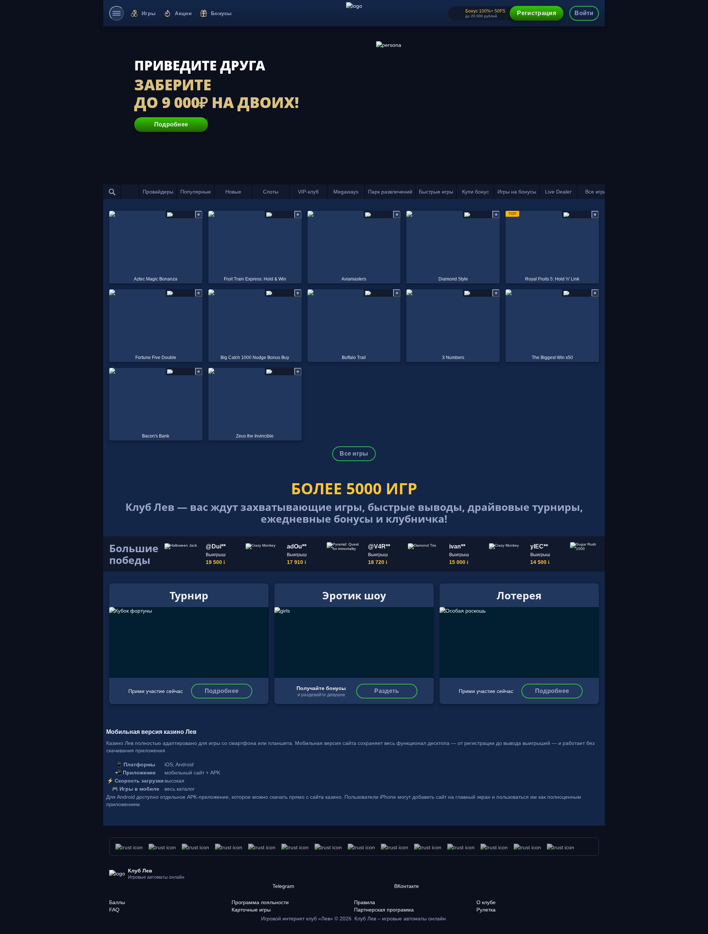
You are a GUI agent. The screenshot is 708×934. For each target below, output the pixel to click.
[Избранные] (130, 191)
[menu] (116, 13)
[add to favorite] (198, 214)
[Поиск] (112, 191)
